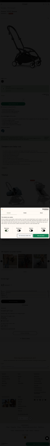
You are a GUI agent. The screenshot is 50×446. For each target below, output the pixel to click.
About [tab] (41, 212)
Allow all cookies (40, 235)
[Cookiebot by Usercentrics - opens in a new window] (43, 209)
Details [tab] (25, 212)
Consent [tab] (8, 212)
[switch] (19, 231)
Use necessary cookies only (25, 235)
